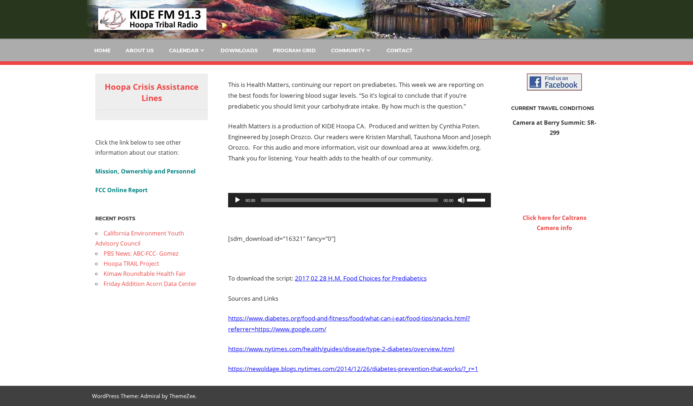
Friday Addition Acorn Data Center (150, 284)
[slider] (477, 199)
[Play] (237, 200)
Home (102, 50)
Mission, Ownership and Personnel (145, 171)
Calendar (184, 50)
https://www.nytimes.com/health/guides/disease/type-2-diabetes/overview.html (341, 349)
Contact (400, 50)
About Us (140, 50)
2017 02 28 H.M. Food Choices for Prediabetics (361, 278)
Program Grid (294, 50)
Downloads (239, 50)
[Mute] (461, 200)
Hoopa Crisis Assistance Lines (152, 92)
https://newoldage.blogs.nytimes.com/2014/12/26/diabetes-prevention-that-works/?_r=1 (353, 369)
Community (348, 50)
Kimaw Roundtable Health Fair (145, 274)
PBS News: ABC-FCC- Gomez (141, 253)
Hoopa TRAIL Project (131, 264)
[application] (359, 200)
